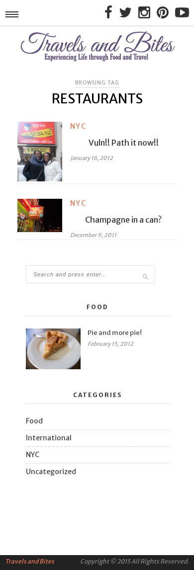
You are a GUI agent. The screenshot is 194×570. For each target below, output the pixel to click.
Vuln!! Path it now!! (124, 143)
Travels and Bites (29, 561)
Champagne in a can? (123, 220)
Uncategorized (51, 471)
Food (34, 420)
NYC (78, 126)
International (49, 437)
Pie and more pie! (115, 332)
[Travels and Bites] (97, 60)
